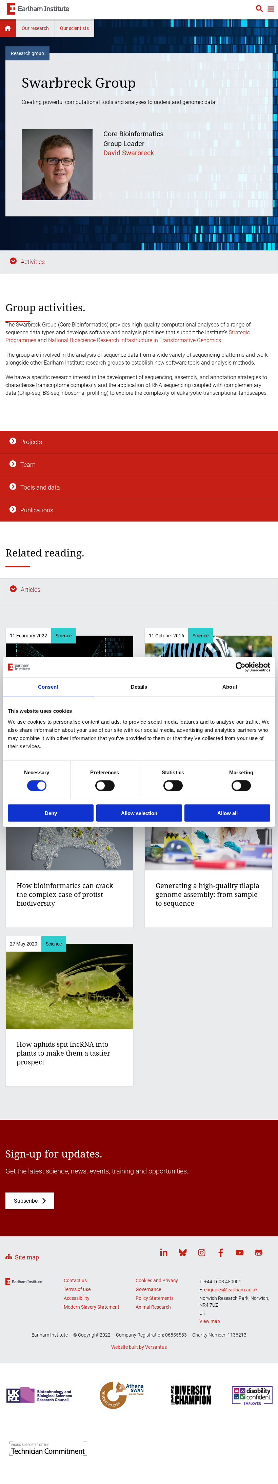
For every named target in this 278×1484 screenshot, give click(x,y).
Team (28, 464)
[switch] (105, 785)
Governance (148, 1289)
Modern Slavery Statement (91, 1307)
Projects (31, 441)
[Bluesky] (182, 1254)
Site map (27, 1257)
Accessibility (77, 1298)
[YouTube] (239, 1254)
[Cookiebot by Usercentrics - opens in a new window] (240, 667)
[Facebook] (220, 1254)
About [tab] (229, 687)
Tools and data (40, 487)
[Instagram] (201, 1254)
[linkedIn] (163, 1254)
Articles (30, 589)
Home (8, 28)
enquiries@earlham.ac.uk (231, 1289)
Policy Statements (155, 1298)
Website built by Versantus (139, 1347)
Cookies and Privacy (157, 1280)
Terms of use (77, 1289)
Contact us (75, 1280)
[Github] (258, 1254)
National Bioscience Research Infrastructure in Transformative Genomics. (135, 340)
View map (209, 1321)
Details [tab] (139, 687)
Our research (35, 28)
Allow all (227, 813)
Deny (51, 813)
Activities (33, 261)
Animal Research (153, 1307)
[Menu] (270, 10)
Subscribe (26, 1201)
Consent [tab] (48, 687)
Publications (36, 510)
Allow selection (139, 813)
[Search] (259, 9)
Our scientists (74, 28)
